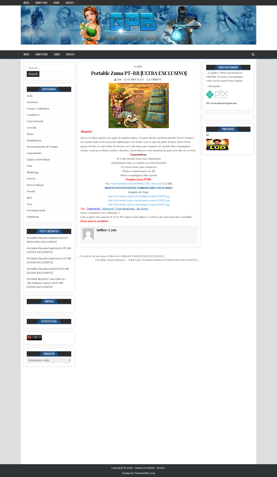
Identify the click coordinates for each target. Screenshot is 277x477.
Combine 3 (33, 114)
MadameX (108, 208)
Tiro (29, 204)
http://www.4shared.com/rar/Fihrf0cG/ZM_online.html (134, 183)
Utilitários (33, 216)
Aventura (32, 102)
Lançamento (34, 153)
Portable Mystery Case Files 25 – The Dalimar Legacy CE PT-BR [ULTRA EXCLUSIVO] (47, 283)
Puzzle (31, 191)
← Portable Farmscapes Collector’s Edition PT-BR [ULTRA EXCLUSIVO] (120, 256)
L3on (119, 79)
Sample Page (41, 3)
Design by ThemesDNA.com (138, 473)
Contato (69, 3)
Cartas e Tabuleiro (38, 108)
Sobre (56, 3)
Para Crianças (35, 185)
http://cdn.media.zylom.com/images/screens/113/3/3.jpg (138, 204)
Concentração (35, 121)
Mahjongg (33, 172)
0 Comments (155, 79)
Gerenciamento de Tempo (42, 146)
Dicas (30, 134)
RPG (29, 197)
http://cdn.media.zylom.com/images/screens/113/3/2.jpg (138, 200)
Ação (139, 66)
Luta (29, 166)
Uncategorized (36, 210)
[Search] (253, 54)
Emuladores (34, 140)
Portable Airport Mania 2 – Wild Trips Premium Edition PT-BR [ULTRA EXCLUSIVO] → (147, 260)
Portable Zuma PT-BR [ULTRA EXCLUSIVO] (139, 73)
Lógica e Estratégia (38, 159)
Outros (31, 178)
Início (26, 3)
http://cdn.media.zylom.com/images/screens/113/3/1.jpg (138, 196)
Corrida (31, 127)
